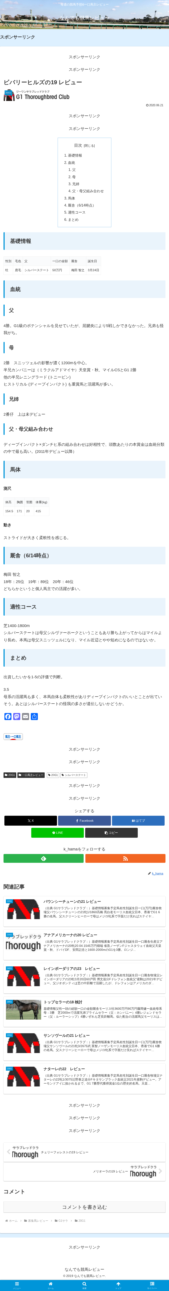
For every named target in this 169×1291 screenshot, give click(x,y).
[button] (111, 833)
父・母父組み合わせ (88, 191)
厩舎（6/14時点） (82, 205)
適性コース (77, 212)
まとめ (73, 219)
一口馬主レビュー (32, 775)
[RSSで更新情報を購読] (125, 858)
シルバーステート (75, 775)
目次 (78, 145)
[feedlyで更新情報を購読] (44, 858)
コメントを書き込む (84, 1207)
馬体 (71, 198)
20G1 (11, 775)
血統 (71, 163)
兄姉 (75, 184)
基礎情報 (75, 155)
